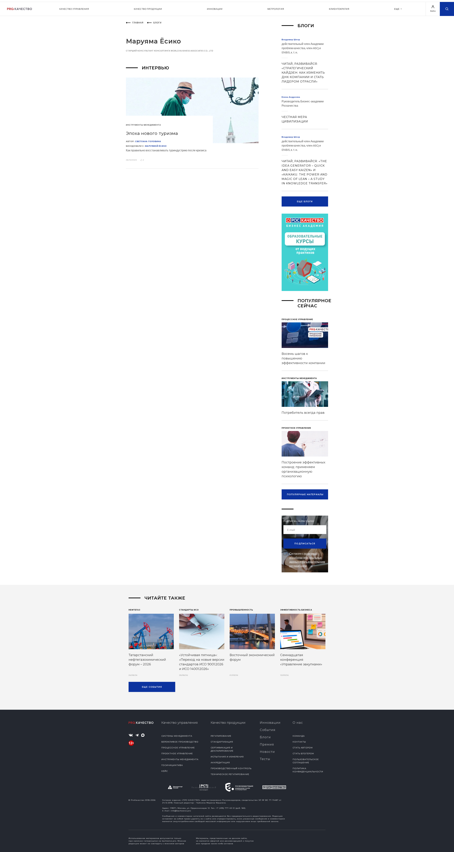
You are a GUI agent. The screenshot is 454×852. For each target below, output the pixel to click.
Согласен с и (307, 559)
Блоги (265, 737)
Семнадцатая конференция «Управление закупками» (301, 659)
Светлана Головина (148, 141)
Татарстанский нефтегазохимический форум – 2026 (147, 659)
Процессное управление (178, 747)
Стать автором (303, 747)
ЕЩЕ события (152, 687)
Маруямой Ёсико (156, 146)
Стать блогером (303, 753)
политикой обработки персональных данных (305, 557)
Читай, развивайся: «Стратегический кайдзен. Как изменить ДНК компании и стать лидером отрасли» (303, 72)
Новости (267, 752)
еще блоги (305, 201)
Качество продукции (148, 9)
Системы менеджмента (176, 736)
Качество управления (74, 9)
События (267, 730)
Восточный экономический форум (252, 657)
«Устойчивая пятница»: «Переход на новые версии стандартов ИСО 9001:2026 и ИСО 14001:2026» (201, 662)
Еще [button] (397, 9)
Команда (299, 736)
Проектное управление (177, 753)
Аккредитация (220, 762)
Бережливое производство (179, 742)
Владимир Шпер (291, 39)
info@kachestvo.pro (181, 811)
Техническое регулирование (230, 774)
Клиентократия (339, 9)
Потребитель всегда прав (303, 413)
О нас (298, 723)
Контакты (299, 742)
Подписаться (304, 543)
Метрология (275, 9)
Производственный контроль (231, 768)
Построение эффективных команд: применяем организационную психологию (303, 469)
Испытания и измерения (227, 756)
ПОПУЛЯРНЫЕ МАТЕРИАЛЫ (305, 494)
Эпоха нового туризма (152, 133)
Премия (267, 744)
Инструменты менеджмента (179, 759)
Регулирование (221, 736)
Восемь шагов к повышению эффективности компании (303, 358)
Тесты (265, 759)
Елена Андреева (291, 97)
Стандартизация (222, 742)
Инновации (215, 9)
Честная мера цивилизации (295, 119)
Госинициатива (172, 765)
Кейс (164, 771)
